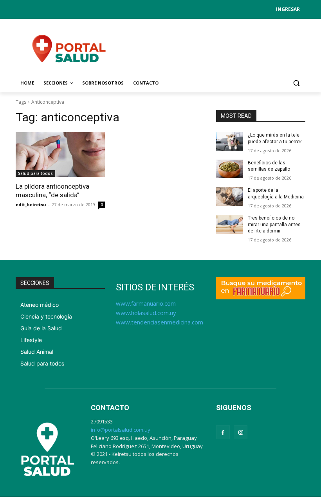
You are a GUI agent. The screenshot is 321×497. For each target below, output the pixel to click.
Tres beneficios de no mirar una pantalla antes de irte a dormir (274, 224)
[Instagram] (240, 432)
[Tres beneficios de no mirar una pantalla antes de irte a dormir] (229, 224)
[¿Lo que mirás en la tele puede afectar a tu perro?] (229, 141)
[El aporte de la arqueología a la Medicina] (229, 196)
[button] (296, 83)
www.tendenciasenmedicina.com (159, 322)
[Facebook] (223, 432)
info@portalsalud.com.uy (120, 429)
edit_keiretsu (31, 204)
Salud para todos (35, 173)
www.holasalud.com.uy (146, 313)
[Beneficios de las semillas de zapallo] (229, 169)
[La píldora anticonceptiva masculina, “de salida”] (60, 154)
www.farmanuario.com (146, 303)
